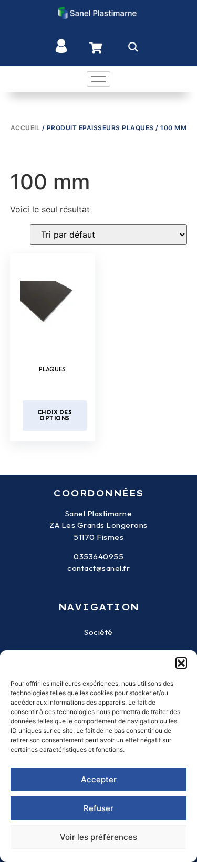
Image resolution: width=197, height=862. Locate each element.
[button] (181, 663)
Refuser (98, 808)
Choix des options (54, 415)
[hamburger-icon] (98, 79)
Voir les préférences (98, 837)
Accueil (25, 128)
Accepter (99, 779)
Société (98, 632)
